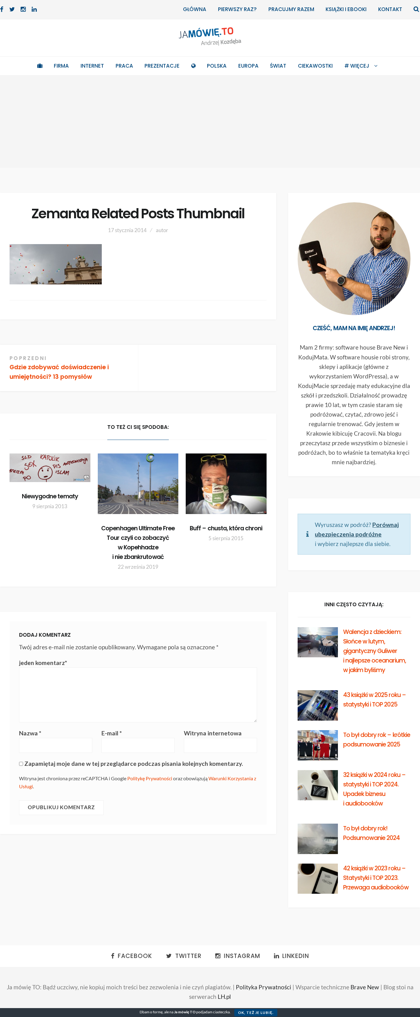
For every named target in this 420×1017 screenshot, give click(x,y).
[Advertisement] (210, 122)
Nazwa (30, 733)
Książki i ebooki (346, 9)
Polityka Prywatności (263, 987)
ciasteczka (221, 1012)
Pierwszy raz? (237, 9)
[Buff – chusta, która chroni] (226, 483)
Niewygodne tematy (50, 496)
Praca (124, 65)
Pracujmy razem (291, 9)
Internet (92, 65)
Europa (248, 65)
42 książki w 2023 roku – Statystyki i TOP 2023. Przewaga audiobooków (376, 878)
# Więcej (356, 65)
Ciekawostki (315, 65)
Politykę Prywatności (149, 778)
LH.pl (224, 996)
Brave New (365, 987)
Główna (194, 9)
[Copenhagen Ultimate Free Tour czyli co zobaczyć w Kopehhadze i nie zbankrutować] (138, 483)
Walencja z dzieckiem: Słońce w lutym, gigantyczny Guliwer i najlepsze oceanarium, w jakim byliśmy (374, 651)
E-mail (111, 733)
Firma (61, 65)
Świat (278, 65)
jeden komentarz (43, 662)
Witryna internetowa (213, 733)
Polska (217, 65)
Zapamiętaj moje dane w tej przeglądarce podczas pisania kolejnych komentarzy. (133, 763)
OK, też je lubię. (256, 1012)
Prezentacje (162, 65)
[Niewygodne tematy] (50, 467)
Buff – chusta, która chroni (226, 528)
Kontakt (390, 9)
